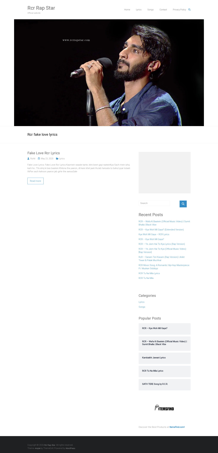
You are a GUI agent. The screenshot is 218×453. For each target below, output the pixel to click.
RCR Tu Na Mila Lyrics (149, 273)
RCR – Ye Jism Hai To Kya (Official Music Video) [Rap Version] (162, 251)
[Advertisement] (165, 172)
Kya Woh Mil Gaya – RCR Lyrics (154, 234)
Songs (150, 9)
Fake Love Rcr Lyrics (43, 153)
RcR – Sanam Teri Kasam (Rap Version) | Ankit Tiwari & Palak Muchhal (161, 259)
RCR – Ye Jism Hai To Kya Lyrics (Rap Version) (162, 244)
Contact (163, 9)
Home (127, 9)
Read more (35, 181)
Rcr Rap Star (41, 8)
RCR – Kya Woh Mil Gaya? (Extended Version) (161, 229)
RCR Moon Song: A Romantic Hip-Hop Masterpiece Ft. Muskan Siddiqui (164, 267)
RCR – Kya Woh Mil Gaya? (151, 239)
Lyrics (138, 9)
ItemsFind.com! (177, 427)
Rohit (32, 158)
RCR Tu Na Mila (146, 278)
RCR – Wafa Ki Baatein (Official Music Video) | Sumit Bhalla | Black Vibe (164, 223)
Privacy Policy (179, 9)
